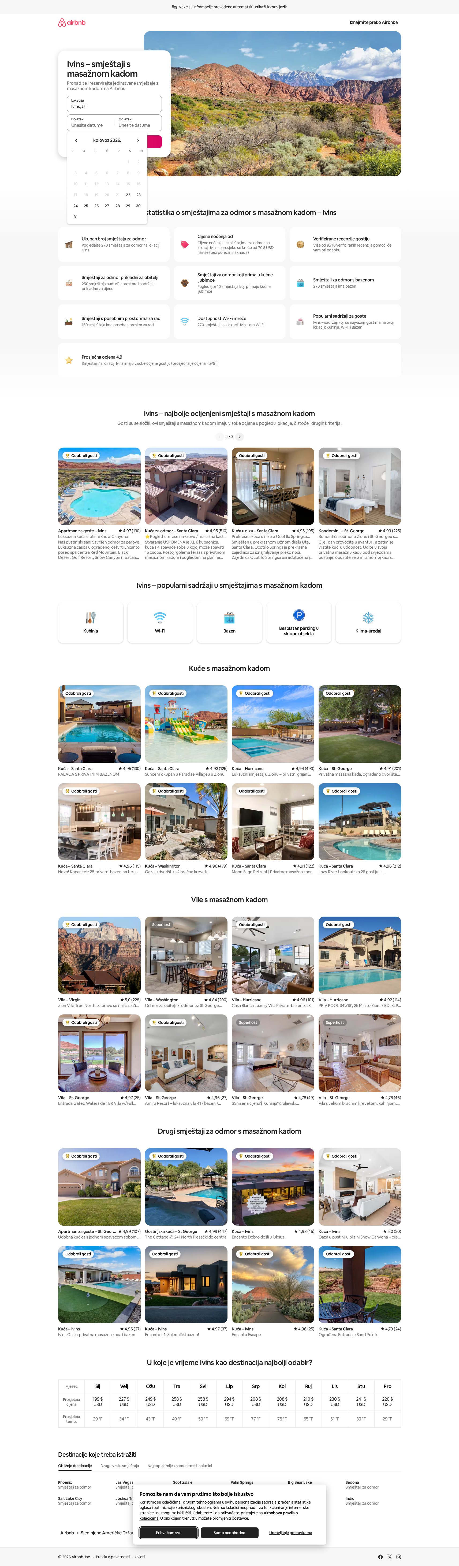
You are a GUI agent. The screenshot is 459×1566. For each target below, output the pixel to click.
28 (117, 205)
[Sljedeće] (239, 437)
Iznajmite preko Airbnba (374, 22)
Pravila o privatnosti (113, 1556)
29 (128, 205)
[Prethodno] (219, 437)
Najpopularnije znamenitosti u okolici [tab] (180, 1465)
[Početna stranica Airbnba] (71, 22)
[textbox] (90, 125)
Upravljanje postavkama (290, 1532)
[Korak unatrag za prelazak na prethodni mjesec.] (76, 140)
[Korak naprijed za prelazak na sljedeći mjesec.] (138, 140)
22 (128, 194)
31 (75, 216)
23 (138, 194)
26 (96, 205)
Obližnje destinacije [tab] (75, 1465)
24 (75, 205)
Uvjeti (140, 1556)
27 (107, 205)
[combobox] (114, 106)
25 (86, 205)
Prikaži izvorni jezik (271, 7)
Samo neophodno (229, 1532)
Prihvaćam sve (168, 1532)
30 (138, 205)
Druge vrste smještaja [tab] (119, 1465)
